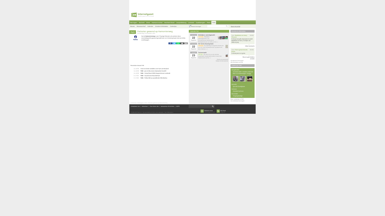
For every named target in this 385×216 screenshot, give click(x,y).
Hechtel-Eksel (169, 23)
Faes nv (139, 112)
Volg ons (223, 111)
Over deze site (154, 106)
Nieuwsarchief (141, 26)
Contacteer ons (135, 106)
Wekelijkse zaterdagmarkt (206, 35)
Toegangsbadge (238, 96)
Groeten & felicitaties (161, 26)
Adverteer (145, 106)
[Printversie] (186, 43)
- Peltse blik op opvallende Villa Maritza (154, 78)
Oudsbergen (200, 23)
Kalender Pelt (194, 31)
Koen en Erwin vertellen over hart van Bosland (155, 69)
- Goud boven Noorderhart (150, 75)
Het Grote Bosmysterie (205, 44)
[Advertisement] (192, 4)
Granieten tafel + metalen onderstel (243, 72)
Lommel (191, 23)
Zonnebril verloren (238, 91)
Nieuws (132, 26)
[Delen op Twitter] (174, 43)
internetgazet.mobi (209, 111)
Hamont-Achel (157, 23)
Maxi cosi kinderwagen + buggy (242, 73)
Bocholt (141, 23)
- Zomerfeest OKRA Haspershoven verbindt (155, 73)
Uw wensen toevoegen (237, 60)
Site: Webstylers (169, 112)
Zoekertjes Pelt (236, 65)
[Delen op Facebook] (170, 43)
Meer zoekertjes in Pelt (237, 99)
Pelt (213, 23)
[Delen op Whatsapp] (178, 43)
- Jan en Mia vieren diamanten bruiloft (153, 71)
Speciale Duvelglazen (239, 86)
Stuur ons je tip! (235, 26)
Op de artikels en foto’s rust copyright (153, 112)
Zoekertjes (173, 26)
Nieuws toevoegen (196, 26)
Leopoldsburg (181, 23)
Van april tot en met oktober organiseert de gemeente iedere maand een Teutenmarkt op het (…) (210, 56)
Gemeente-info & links (167, 106)
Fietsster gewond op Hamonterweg (155, 31)
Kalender (150, 26)
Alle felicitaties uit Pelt (236, 62)
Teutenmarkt (202, 53)
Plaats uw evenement (222, 59)
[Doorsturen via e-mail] (182, 43)
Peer (208, 23)
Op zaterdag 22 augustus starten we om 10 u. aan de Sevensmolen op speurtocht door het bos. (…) (210, 47)
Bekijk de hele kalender (222, 61)
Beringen (133, 23)
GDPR (178, 106)
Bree (148, 23)
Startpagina (140, 103)
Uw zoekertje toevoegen (237, 101)
